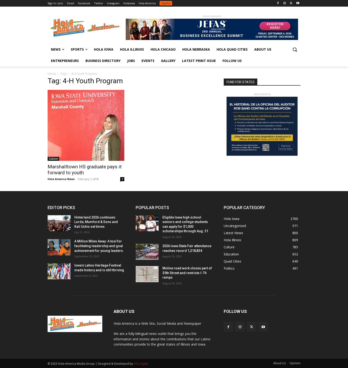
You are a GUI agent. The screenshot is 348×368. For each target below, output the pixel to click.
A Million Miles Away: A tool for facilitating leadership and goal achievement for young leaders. (99, 245)
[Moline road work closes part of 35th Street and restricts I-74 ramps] (147, 274)
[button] (294, 49)
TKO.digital (141, 364)
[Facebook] (278, 3)
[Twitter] (291, 3)
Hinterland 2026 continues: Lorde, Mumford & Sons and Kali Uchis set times (96, 221)
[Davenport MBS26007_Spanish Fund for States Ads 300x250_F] (262, 154)
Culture (53, 158)
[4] (212, 39)
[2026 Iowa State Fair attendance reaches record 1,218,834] (147, 252)
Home (52, 74)
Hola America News (61, 179)
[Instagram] (284, 3)
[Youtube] (297, 3)
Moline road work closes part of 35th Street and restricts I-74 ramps (187, 272)
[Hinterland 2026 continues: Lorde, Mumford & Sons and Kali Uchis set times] (59, 223)
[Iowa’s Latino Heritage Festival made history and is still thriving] (59, 271)
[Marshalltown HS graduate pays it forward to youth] (86, 125)
